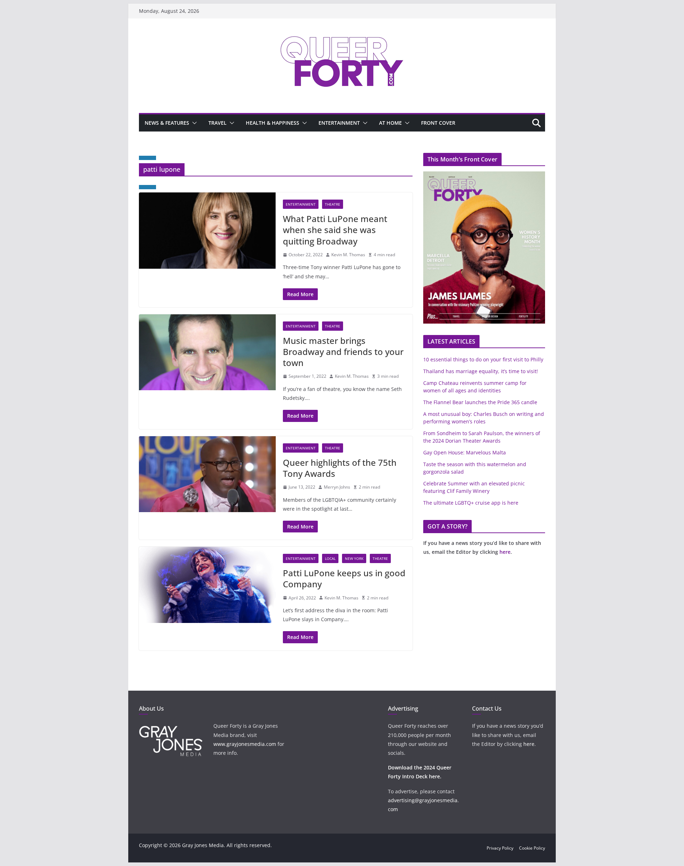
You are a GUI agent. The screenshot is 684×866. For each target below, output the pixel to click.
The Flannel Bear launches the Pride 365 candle (480, 402)
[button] (193, 123)
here (505, 551)
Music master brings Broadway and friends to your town (343, 351)
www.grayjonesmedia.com (244, 744)
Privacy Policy (500, 848)
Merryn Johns (337, 487)
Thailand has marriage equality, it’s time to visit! (480, 371)
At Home (390, 122)
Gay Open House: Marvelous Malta (464, 452)
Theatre (332, 204)
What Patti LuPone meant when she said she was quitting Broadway (335, 230)
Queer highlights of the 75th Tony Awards (340, 468)
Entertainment (339, 122)
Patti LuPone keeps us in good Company (344, 578)
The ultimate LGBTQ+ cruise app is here (470, 502)
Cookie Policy (532, 848)
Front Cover (438, 122)
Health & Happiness (272, 122)
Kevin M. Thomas (348, 255)
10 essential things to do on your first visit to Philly (483, 359)
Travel (217, 122)
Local (330, 558)
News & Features (167, 122)
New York (354, 558)
